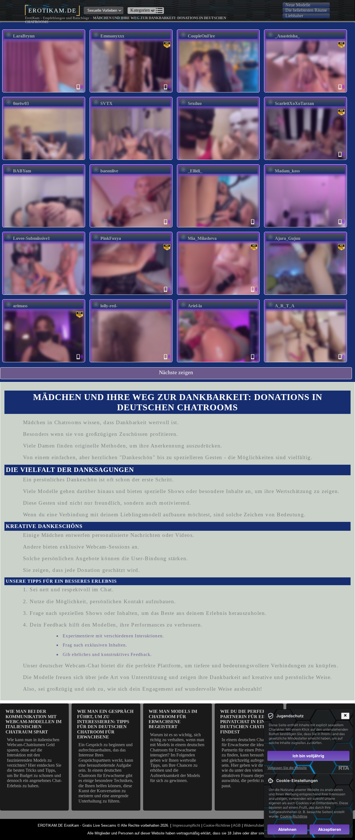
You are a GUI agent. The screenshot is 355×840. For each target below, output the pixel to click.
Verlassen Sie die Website (287, 768)
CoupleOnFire (201, 36)
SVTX (106, 103)
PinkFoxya (110, 238)
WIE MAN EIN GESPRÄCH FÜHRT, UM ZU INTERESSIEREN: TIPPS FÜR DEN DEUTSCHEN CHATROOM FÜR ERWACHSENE (105, 724)
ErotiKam (32, 18)
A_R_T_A (285, 305)
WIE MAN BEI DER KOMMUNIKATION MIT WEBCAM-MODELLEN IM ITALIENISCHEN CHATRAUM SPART (34, 721)
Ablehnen (287, 829)
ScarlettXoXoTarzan (294, 103)
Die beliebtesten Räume (306, 10)
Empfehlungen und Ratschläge (66, 18)
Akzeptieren (329, 829)
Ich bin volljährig (308, 755)
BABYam (22, 170)
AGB (237, 825)
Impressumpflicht (186, 825)
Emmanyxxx (112, 36)
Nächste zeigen (176, 372)
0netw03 (21, 103)
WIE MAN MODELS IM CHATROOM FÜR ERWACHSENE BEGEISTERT (173, 719)
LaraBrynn (24, 36)
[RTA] (343, 767)
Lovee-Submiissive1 (31, 238)
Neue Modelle (297, 4)
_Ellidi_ (195, 170)
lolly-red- (108, 305)
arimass (20, 305)
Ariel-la (195, 305)
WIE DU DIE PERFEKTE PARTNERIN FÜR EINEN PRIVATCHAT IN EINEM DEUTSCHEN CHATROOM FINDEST (248, 721)
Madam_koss (287, 170)
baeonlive (109, 170)
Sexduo (195, 103)
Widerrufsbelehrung (259, 825)
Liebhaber (294, 15)
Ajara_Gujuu (287, 238)
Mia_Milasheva (202, 238)
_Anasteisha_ (287, 36)
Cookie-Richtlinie (216, 825)
